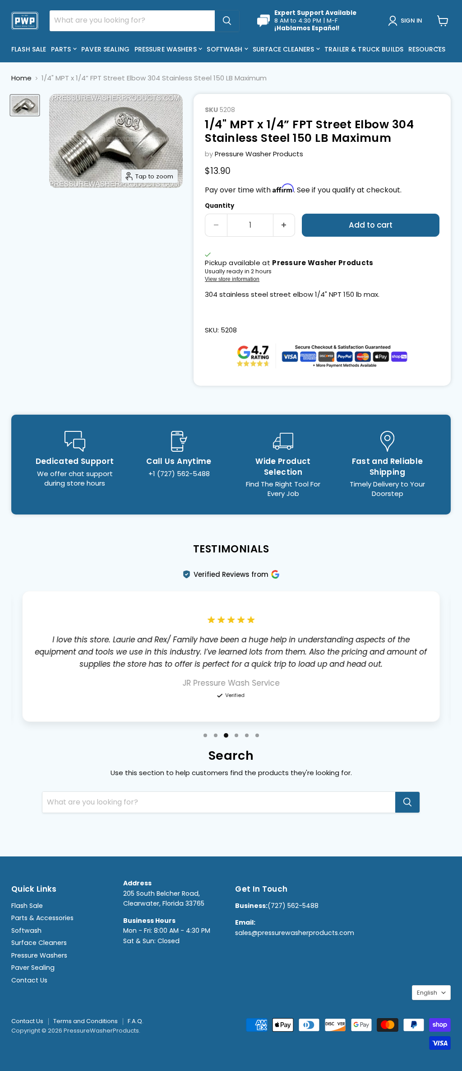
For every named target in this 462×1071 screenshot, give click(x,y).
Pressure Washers (166, 49)
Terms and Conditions (85, 1021)
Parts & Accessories (42, 917)
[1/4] (24, 105)
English (427, 992)
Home (21, 78)
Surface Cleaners (284, 49)
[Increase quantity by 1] (284, 225)
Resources (427, 49)
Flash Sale (28, 49)
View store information (232, 279)
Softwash (225, 49)
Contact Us (29, 980)
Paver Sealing (105, 49)
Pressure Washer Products (259, 154)
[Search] (227, 20)
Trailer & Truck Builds (363, 49)
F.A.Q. (135, 1021)
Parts (62, 49)
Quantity (219, 205)
